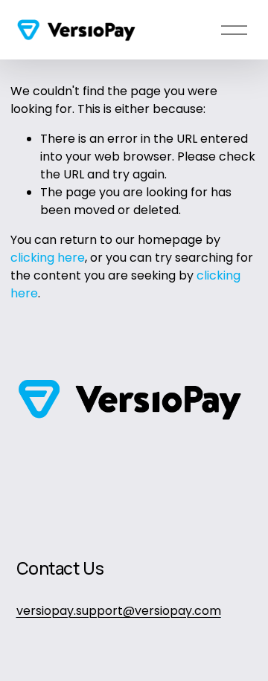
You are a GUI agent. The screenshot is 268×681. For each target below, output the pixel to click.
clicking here (47, 257)
